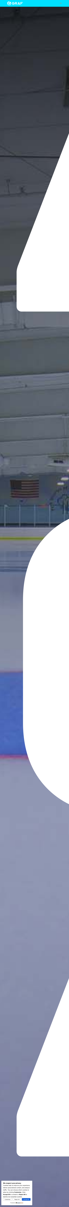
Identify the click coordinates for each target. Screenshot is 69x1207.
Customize (7, 1199)
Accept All (26, 1199)
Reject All (16, 1199)
